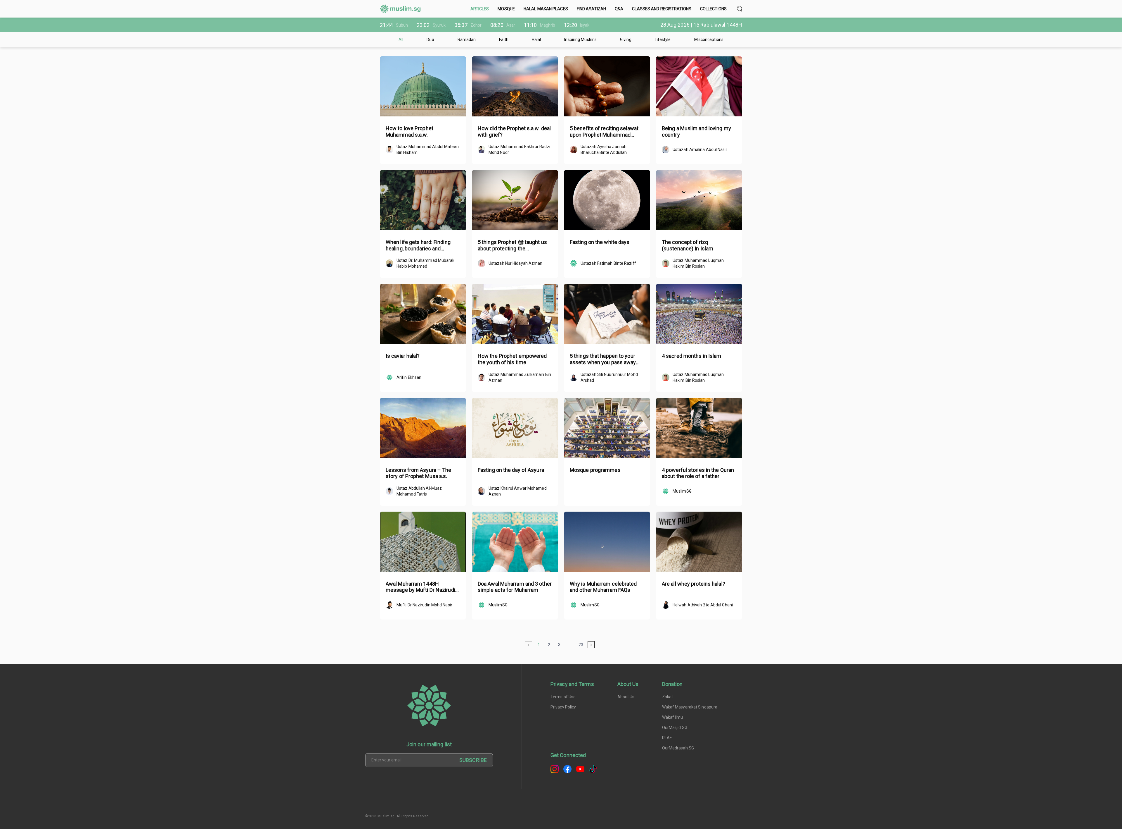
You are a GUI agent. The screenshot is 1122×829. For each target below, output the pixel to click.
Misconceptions (708, 39)
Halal (536, 39)
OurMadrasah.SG (678, 748)
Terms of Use (563, 696)
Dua (430, 39)
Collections (713, 8)
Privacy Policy (563, 707)
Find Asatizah (591, 8)
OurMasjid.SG (674, 727)
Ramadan (467, 39)
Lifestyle (663, 39)
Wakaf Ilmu (672, 717)
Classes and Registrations (661, 8)
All (401, 39)
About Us (626, 696)
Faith (503, 39)
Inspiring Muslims (580, 39)
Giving (625, 39)
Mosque (506, 8)
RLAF (667, 737)
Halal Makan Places (546, 8)
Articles (479, 8)
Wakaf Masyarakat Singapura (690, 707)
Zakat (667, 696)
